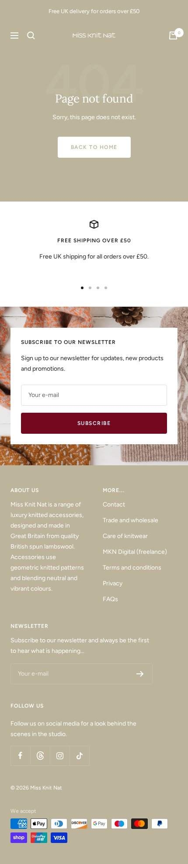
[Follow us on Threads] (40, 755)
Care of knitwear (125, 536)
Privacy (112, 583)
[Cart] (173, 35)
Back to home (94, 147)
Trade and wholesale (130, 520)
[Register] (140, 674)
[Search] (31, 35)
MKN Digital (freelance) (135, 552)
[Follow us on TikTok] (79, 755)
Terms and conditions (132, 567)
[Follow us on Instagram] (60, 755)
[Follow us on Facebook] (20, 755)
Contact (114, 504)
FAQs (110, 599)
